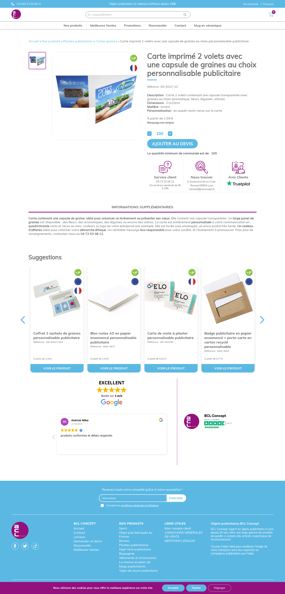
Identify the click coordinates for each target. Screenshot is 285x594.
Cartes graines (106, 41)
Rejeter (196, 588)
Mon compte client (178, 528)
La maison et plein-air (135, 562)
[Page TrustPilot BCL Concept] (208, 422)
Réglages (219, 588)
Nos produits (51, 41)
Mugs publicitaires (132, 566)
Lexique (79, 537)
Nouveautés (82, 545)
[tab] (142, 207)
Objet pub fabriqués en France (135, 534)
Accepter (173, 588)
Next (262, 320)
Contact (79, 532)
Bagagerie (126, 553)
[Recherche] (185, 14)
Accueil (33, 41)
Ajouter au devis (172, 143)
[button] (54, 438)
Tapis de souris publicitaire (138, 570)
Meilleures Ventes (86, 550)
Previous (23, 320)
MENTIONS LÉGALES (180, 541)
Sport (123, 528)
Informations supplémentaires (142, 207)
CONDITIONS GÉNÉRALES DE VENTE (184, 534)
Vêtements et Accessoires (137, 558)
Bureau (124, 541)
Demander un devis (88, 541)
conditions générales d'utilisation (140, 505)
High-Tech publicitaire (135, 549)
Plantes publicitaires (78, 41)
